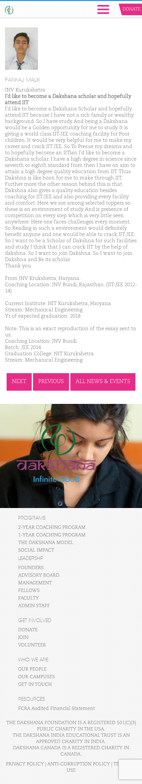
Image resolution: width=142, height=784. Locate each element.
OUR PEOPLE (32, 669)
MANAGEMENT (35, 583)
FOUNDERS (31, 568)
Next (19, 381)
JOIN (23, 637)
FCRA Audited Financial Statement (56, 708)
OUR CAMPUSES (36, 677)
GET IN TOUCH (35, 684)
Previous (51, 381)
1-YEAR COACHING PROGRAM (52, 535)
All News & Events (103, 381)
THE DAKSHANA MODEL (45, 542)
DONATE (28, 630)
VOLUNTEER (32, 645)
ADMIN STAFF (34, 606)
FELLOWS (29, 590)
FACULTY (28, 598)
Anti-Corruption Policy (78, 764)
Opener (103, 9)
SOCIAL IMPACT (36, 550)
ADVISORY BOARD (38, 575)
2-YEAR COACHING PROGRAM (52, 527)
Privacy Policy (25, 764)
